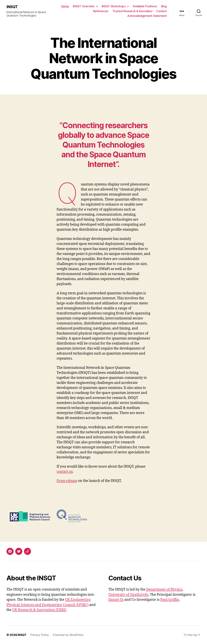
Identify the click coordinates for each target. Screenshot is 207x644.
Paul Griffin (169, 600)
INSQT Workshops (114, 6)
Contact (161, 11)
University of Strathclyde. (128, 594)
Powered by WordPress (68, 635)
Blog (164, 6)
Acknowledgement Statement (147, 15)
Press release (67, 481)
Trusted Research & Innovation (132, 11)
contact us (65, 471)
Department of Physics (164, 589)
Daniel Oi (116, 600)
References (100, 11)
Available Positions (145, 6)
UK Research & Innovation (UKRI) (39, 610)
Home (65, 6)
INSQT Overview (83, 6)
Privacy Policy (39, 635)
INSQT (12, 7)
